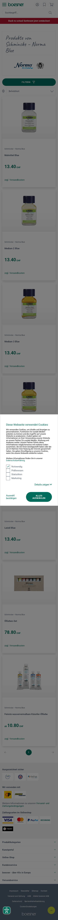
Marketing (16, 478)
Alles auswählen (39, 497)
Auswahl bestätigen (11, 497)
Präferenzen (17, 470)
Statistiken (16, 474)
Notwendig (16, 466)
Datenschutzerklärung (15, 460)
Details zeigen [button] (42, 484)
